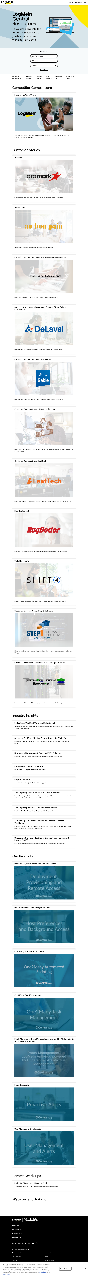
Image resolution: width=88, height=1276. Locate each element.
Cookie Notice (6, 1274)
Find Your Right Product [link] (75, 2)
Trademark (15, 1260)
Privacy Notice (42, 1272)
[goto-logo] (44, 1220)
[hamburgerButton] (85, 2)
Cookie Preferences (49, 1260)
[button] (16, 1226)
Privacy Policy (48, 1252)
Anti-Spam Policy (16, 1256)
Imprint (46, 1256)
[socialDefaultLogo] (25, 1243)
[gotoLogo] (7, 2)
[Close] (85, 1269)
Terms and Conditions (17, 1252)
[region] (44, 1269)
